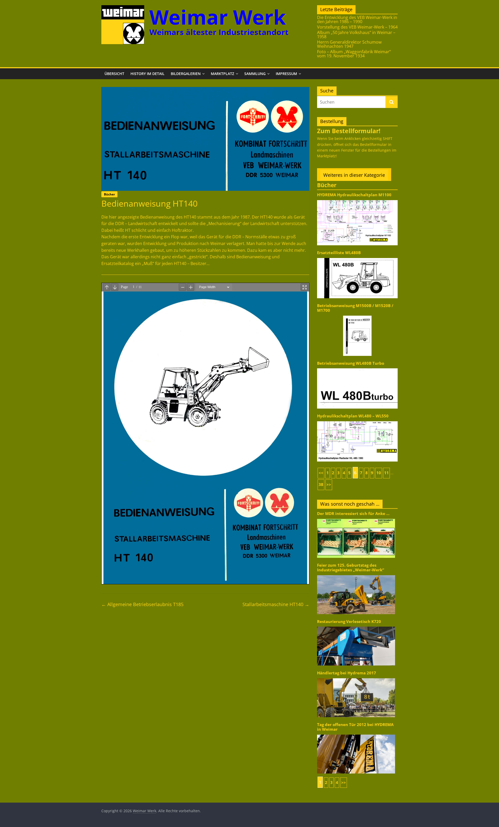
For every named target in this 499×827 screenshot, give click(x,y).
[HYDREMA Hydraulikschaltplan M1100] (357, 199)
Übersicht (114, 73)
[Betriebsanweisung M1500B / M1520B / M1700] (357, 315)
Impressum (286, 73)
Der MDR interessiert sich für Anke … (353, 513)
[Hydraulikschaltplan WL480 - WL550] (357, 421)
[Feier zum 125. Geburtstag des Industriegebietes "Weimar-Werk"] (356, 575)
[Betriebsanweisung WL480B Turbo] (357, 368)
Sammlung (255, 73)
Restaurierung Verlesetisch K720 (349, 621)
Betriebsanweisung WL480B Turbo (350, 363)
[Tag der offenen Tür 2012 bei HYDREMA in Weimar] (356, 734)
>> (328, 484)
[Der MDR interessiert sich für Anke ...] (356, 518)
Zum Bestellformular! (348, 131)
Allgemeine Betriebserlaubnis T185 (142, 604)
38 (321, 484)
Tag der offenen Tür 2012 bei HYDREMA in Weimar (355, 727)
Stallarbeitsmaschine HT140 (275, 604)
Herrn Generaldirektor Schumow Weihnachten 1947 (349, 44)
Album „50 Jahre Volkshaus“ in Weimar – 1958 (356, 34)
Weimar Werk (217, 17)
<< (321, 473)
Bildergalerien (186, 73)
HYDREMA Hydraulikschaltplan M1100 (354, 195)
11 (386, 473)
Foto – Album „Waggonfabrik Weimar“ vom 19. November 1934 (354, 54)
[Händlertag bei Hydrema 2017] (356, 678)
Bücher (109, 194)
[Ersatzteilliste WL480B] (357, 257)
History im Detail (147, 73)
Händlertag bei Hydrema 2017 (346, 673)
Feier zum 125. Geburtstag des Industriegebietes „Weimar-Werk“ (350, 567)
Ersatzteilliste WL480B (339, 252)
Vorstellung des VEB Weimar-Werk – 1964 (357, 27)
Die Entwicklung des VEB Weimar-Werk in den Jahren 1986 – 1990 (357, 19)
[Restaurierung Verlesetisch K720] (356, 626)
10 (378, 473)
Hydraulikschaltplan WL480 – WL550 (353, 416)
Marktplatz (222, 73)
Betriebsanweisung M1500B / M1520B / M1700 (355, 308)
